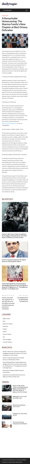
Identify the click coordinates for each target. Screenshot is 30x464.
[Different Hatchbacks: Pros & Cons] (7, 405)
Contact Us (4, 462)
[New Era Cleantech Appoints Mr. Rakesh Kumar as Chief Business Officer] (15, 258)
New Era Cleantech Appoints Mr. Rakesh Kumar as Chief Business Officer (14, 260)
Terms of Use (11, 462)
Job (4, 337)
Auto (4, 321)
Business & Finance (8, 323)
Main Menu (8, 10)
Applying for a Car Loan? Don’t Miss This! (20, 397)
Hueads (24, 459)
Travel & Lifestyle (7, 342)
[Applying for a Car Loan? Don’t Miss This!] (7, 396)
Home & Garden (7, 334)
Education (5, 326)
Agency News (5, 15)
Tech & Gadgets (7, 339)
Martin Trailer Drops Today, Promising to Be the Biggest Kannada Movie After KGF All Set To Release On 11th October (14, 235)
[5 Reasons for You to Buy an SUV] (7, 413)
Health (4, 331)
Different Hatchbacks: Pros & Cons (19, 405)
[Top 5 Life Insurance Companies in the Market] (7, 422)
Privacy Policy (19, 462)
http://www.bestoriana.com (9, 123)
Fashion (5, 329)
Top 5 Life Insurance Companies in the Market (20, 422)
